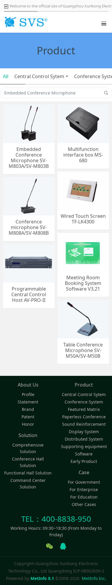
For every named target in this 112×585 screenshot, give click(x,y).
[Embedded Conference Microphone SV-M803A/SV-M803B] (29, 123)
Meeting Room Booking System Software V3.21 (83, 283)
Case (84, 472)
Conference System (84, 402)
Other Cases (84, 504)
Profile (28, 394)
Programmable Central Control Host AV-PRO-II (28, 294)
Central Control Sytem (39, 76)
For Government (84, 482)
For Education (84, 497)
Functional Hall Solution (28, 473)
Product (84, 384)
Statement (28, 402)
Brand (28, 409)
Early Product (83, 461)
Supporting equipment (84, 446)
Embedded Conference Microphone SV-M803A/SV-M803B (29, 157)
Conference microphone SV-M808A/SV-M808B (29, 227)
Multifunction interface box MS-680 (83, 155)
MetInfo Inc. (94, 578)
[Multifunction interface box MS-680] (83, 123)
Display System (84, 431)
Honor (28, 424)
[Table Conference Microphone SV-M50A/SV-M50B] (83, 318)
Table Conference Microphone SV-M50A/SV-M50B (83, 350)
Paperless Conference (84, 417)
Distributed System (84, 439)
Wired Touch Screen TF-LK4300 (83, 219)
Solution (28, 435)
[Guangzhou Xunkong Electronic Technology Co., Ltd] (25, 22)
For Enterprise (84, 489)
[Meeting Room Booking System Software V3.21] (83, 251)
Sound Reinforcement (84, 424)
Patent (28, 417)
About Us (28, 384)
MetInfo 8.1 (42, 578)
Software (84, 454)
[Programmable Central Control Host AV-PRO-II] (29, 263)
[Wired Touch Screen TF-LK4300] (83, 190)
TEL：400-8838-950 (56, 518)
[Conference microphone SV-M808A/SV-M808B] (29, 195)
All (5, 76)
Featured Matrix (84, 409)
